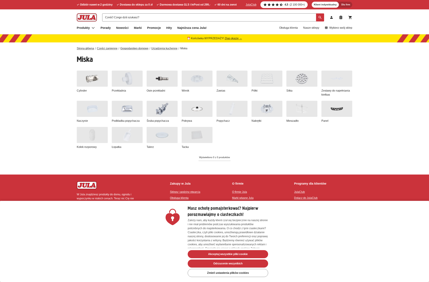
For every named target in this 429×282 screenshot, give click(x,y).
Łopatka (116, 147)
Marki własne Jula (243, 197)
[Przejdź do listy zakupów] (341, 17)
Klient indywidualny (325, 4)
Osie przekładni (156, 90)
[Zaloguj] (331, 17)
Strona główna (85, 48)
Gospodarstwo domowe (134, 48)
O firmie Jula (239, 191)
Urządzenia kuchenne (164, 48)
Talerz (150, 147)
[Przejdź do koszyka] (350, 17)
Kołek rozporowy (87, 147)
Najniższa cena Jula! (192, 28)
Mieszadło (292, 120)
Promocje (154, 28)
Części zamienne (107, 48)
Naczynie (82, 120)
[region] (214, 241)
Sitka (289, 90)
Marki (138, 28)
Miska (183, 48)
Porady (106, 28)
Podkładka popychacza (126, 120)
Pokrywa (187, 120)
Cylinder (82, 90)
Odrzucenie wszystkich (228, 263)
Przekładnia (119, 90)
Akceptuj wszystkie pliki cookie (228, 254)
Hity (169, 28)
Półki (255, 90)
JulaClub (251, 4)
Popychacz (223, 120)
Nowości (122, 28)
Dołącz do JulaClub (306, 197)
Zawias (221, 90)
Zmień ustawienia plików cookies (228, 272)
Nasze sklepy (311, 27)
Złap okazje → (233, 38)
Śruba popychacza (158, 120)
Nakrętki (256, 120)
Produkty (83, 28)
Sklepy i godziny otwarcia (185, 191)
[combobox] (213, 17)
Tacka (185, 147)
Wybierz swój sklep (340, 27)
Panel (324, 120)
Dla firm (345, 4)
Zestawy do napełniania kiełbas (335, 92)
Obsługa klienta (288, 27)
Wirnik (185, 90)
